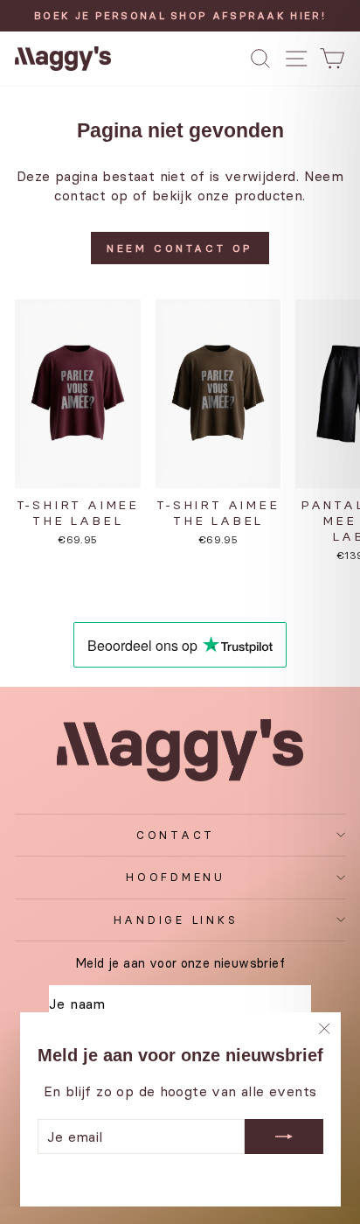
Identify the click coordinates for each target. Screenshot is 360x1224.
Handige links (176, 920)
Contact (175, 835)
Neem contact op (180, 248)
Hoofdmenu (175, 877)
